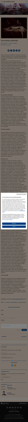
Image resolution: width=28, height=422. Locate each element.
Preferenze (14, 223)
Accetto (14, 226)
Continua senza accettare (21, 194)
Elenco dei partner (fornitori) (7, 219)
